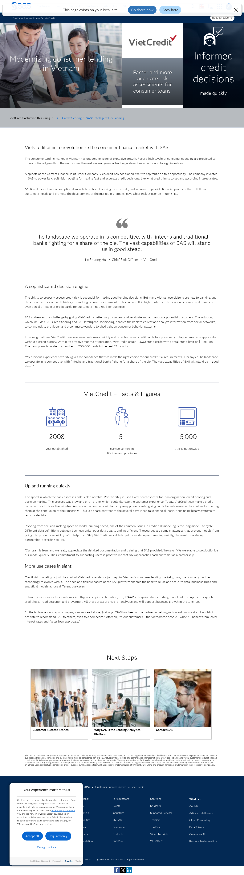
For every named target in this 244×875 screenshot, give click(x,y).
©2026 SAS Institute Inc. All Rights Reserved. (120, 859)
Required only (58, 836)
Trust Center (84, 859)
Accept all (32, 836)
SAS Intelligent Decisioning (105, 118)
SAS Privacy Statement (63, 810)
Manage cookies (46, 847)
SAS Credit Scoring (68, 118)
